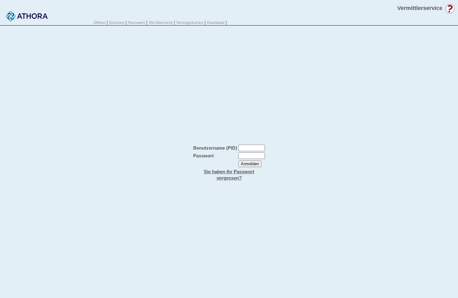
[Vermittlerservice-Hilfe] (450, 11)
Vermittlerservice (419, 8)
